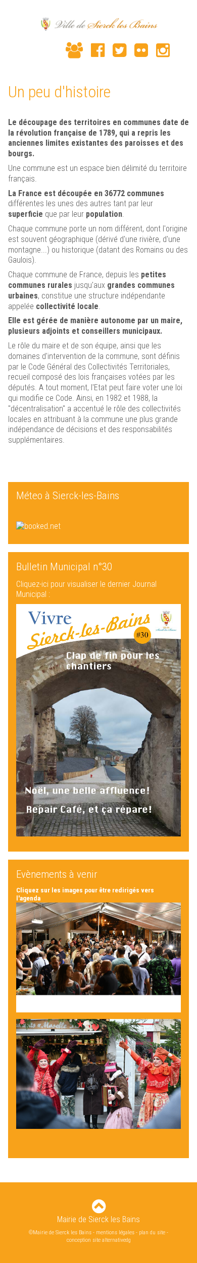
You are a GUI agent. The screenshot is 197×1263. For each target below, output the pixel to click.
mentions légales (115, 1232)
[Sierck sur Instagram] (159, 50)
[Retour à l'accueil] (98, 25)
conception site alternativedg (99, 1240)
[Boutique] (54, 51)
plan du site (152, 1232)
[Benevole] (70, 50)
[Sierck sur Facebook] (94, 50)
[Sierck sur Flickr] (137, 50)
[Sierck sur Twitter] (115, 50)
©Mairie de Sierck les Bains (60, 1232)
